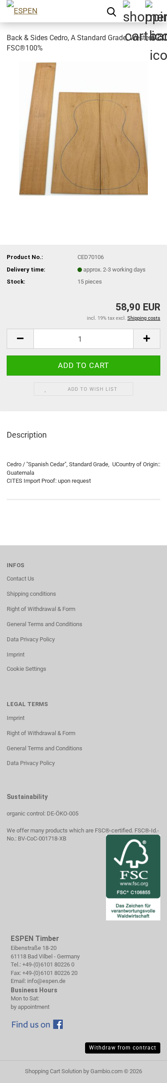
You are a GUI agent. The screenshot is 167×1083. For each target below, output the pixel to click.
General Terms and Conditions (44, 624)
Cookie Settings (26, 668)
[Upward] (24, 1069)
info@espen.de (46, 981)
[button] (20, 339)
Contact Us (20, 578)
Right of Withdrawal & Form (41, 609)
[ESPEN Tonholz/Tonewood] (42, 11)
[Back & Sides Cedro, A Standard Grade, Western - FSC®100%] (83, 128)
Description (27, 434)
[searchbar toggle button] (111, 11)
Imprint (15, 654)
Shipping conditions (31, 593)
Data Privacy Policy (31, 639)
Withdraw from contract (122, 1048)
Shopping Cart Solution (53, 1071)
